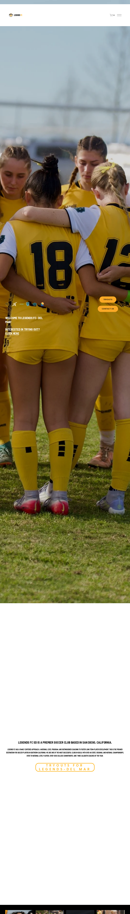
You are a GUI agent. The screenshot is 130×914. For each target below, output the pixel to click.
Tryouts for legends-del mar (65, 767)
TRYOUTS (107, 299)
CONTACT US (108, 309)
